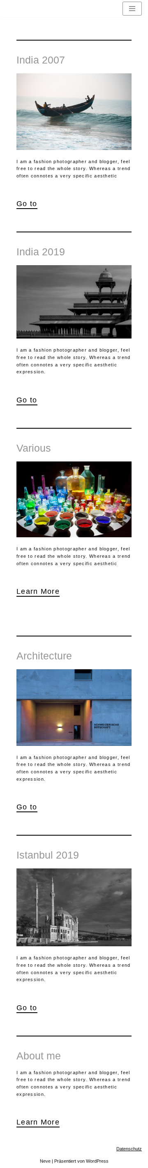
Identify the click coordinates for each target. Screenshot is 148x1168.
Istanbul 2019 (47, 855)
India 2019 (40, 251)
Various (33, 448)
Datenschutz (129, 1148)
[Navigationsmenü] (132, 9)
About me (38, 1055)
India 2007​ (40, 60)
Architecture (44, 655)
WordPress (97, 1161)
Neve (45, 1161)
